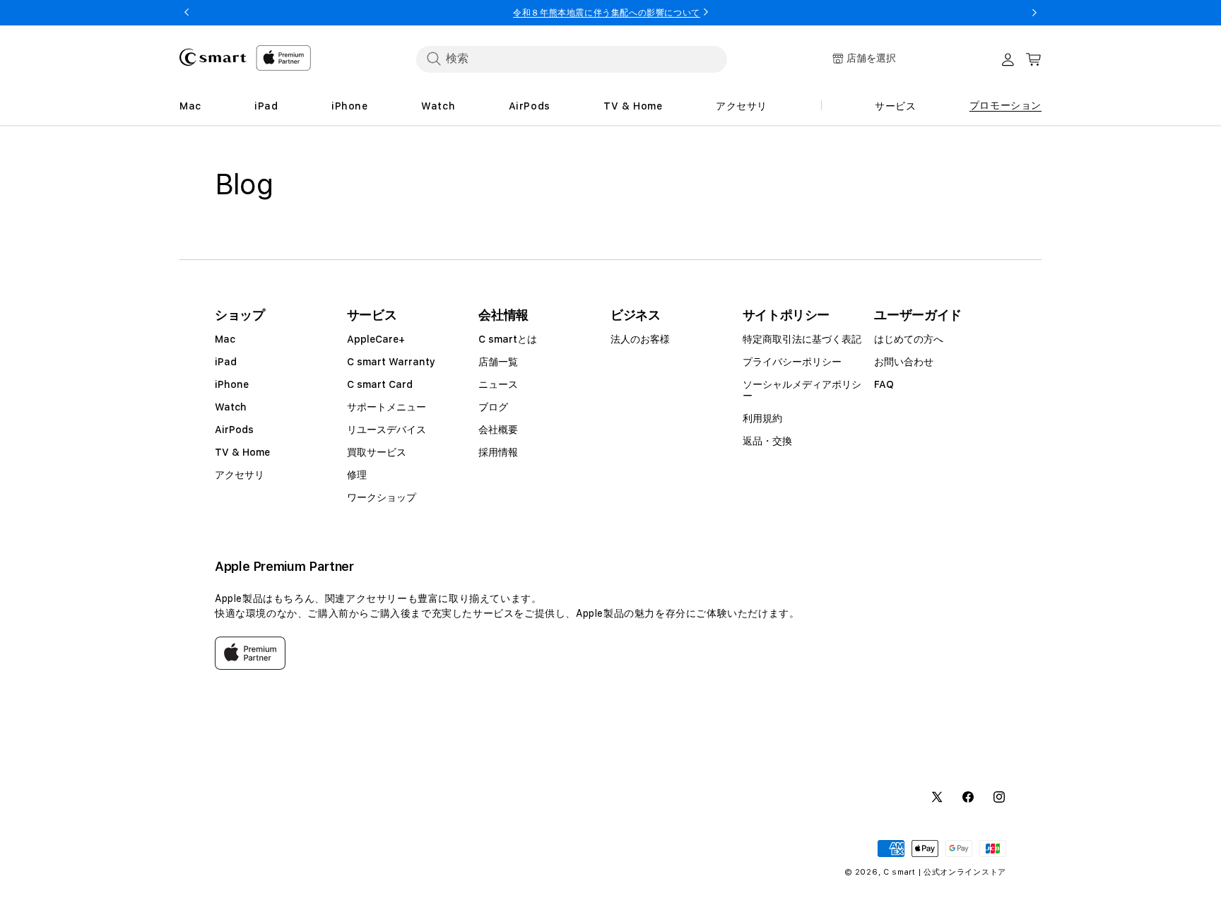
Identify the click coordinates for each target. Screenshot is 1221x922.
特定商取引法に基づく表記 (802, 339)
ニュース (498, 384)
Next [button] (1034, 13)
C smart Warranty (391, 361)
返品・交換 (767, 441)
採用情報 (498, 452)
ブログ (493, 407)
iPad (226, 361)
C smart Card (380, 384)
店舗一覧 (498, 361)
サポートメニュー (386, 407)
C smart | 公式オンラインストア (944, 872)
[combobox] (571, 58)
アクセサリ (239, 474)
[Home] (213, 57)
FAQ (884, 384)
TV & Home (242, 452)
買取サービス (376, 452)
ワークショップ (381, 497)
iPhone (232, 384)
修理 (357, 474)
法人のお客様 (640, 339)
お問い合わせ (903, 361)
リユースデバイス (386, 429)
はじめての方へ (908, 339)
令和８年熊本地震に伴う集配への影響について (606, 13)
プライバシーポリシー (792, 361)
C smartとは (507, 339)
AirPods (234, 429)
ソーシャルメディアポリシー (802, 390)
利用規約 (762, 418)
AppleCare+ (376, 339)
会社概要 (498, 429)
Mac (225, 339)
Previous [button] (186, 13)
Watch (231, 407)
